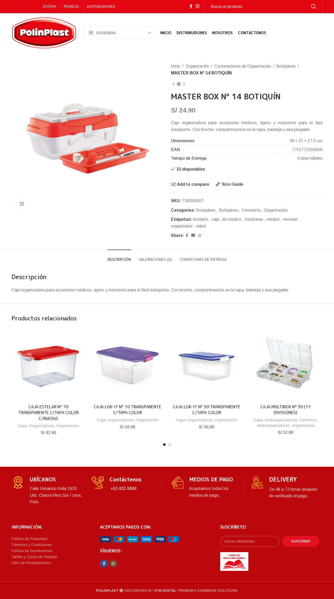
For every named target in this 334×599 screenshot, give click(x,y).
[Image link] (139, 539)
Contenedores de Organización (242, 66)
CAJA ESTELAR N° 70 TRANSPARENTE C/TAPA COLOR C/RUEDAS (49, 412)
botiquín (200, 219)
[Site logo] (44, 32)
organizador (182, 226)
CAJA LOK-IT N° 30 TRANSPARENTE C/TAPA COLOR (206, 409)
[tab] (119, 257)
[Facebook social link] (191, 6)
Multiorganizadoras (273, 425)
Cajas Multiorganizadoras (275, 420)
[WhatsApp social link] (199, 235)
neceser (290, 219)
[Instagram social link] (197, 6)
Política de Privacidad (29, 539)
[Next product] (184, 84)
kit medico (232, 219)
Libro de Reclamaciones (31, 563)
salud (201, 226)
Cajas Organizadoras (36, 425)
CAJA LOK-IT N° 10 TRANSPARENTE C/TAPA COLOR (127, 409)
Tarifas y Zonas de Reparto (34, 557)
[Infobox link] (47, 490)
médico (273, 219)
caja (215, 219)
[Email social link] (193, 235)
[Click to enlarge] (21, 204)
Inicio (175, 66)
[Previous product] (173, 84)
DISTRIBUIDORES (101, 6)
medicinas (254, 219)
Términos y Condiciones (31, 545)
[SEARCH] (314, 7)
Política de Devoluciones (31, 551)
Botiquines (286, 66)
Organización (197, 66)
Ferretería (251, 210)
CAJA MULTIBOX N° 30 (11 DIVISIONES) (285, 409)
